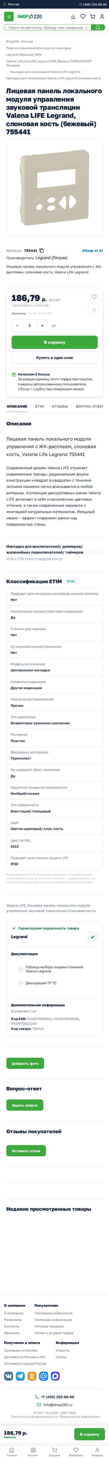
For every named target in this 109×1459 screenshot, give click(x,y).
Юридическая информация (80, 1416)
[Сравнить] (94, 309)
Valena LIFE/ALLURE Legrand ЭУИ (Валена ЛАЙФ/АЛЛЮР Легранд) (49, 63)
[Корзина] (92, 16)
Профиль (97, 1455)
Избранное (76, 1455)
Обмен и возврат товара (53, 1333)
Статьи (61, 1357)
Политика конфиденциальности (34, 1416)
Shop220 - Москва (19, 41)
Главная (12, 1455)
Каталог (33, 1455)
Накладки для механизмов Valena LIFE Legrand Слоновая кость (53, 78)
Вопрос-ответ (90, 406)
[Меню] (9, 16)
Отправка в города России (25, 1363)
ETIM (39, 406)
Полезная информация (53, 1320)
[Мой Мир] (43, 1376)
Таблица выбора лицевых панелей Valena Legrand (54, 969)
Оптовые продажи (49, 1326)
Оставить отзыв (26, 1151)
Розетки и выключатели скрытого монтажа (38, 48)
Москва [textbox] (13, 4)
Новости (62, 1350)
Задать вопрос (25, 1105)
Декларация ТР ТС (41, 983)
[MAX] (55, 1376)
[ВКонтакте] (8, 1376)
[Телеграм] (20, 1376)
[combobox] (24, 4)
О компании (13, 1313)
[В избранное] (94, 297)
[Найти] (98, 27)
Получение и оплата (22, 1342)
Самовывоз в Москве (21, 1350)
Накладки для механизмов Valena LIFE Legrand (45, 72)
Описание (17, 406)
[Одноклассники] (32, 1376)
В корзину (89, 1434)
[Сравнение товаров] (73, 16)
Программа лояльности (53, 1313)
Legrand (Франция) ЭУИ (24, 54)
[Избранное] (83, 16)
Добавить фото (25, 1063)
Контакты (11, 1326)
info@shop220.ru (57, 1405)
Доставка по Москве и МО (24, 1357)
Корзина (54, 1455)
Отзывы (60, 406)
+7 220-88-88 (92, 4)
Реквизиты (13, 1320)
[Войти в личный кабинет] (102, 16)
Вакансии (12, 1333)
